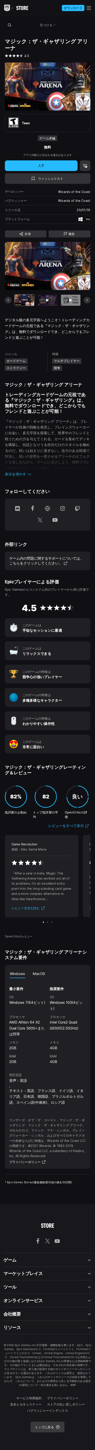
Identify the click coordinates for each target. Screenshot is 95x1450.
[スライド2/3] (47, 922)
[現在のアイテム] (24, 300)
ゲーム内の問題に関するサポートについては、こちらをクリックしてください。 (46, 560)
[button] (47, 474)
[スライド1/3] (43, 922)
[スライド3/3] (51, 922)
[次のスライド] (87, 300)
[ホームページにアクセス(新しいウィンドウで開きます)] (47, 508)
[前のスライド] (8, 300)
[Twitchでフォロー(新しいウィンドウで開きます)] (77, 508)
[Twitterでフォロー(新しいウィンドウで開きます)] (40, 520)
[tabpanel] (47, 1021)
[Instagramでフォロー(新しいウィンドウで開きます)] (62, 508)
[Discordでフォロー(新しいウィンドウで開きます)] (17, 508)
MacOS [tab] (39, 973)
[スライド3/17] (71, 300)
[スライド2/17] (47, 300)
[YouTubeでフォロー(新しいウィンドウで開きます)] (55, 520)
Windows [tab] (17, 973)
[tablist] (47, 973)
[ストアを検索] (10, 24)
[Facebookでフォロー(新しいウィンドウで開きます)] (32, 508)
